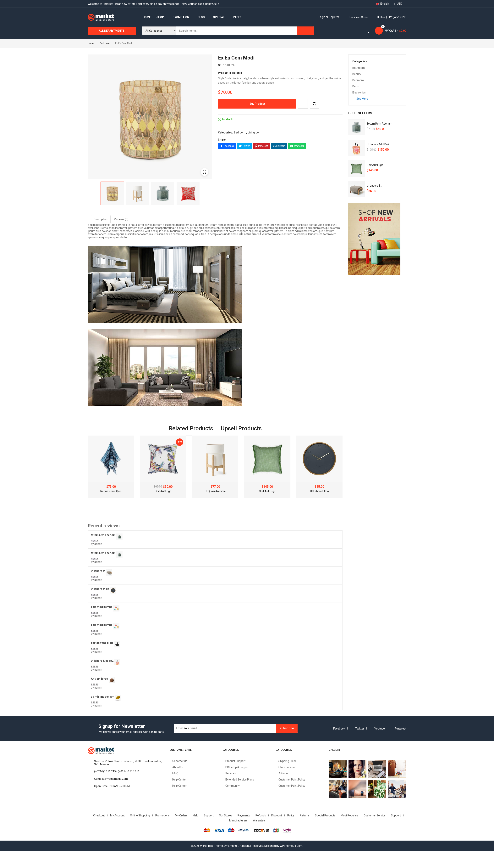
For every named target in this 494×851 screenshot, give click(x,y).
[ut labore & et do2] (356, 148)
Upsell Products (241, 428)
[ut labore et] (356, 189)
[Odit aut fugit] (356, 168)
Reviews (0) (121, 219)
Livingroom (254, 132)
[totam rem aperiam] (356, 127)
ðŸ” (204, 172)
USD (399, 3)
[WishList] (303, 104)
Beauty (356, 74)
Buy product (257, 103)
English (384, 3)
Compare (314, 104)
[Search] (305, 30)
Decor (356, 86)
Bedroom (105, 43)
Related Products (191, 428)
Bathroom (358, 67)
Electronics (359, 92)
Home (91, 43)
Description (100, 219)
